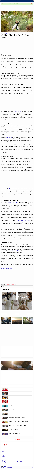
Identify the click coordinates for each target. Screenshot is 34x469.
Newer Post (4, 313)
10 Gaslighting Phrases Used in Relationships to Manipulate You (18, 405)
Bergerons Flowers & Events (12, 202)
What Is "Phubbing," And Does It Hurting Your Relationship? (17, 417)
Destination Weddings (16, 250)
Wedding (9, 33)
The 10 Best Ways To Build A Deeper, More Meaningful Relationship (18, 421)
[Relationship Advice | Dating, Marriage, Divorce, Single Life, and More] (12, 4)
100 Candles (4, 212)
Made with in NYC (4, 467)
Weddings (5, 33)
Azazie (10, 188)
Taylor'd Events (9, 137)
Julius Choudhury (9, 467)
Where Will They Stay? (17, 111)
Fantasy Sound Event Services (24, 220)
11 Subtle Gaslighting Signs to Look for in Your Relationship (17, 409)
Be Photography (15, 228)
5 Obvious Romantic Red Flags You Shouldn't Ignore (16, 388)
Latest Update (4, 386)
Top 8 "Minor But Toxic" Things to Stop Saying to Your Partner (17, 425)
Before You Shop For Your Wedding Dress (9, 307)
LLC (5, 466)
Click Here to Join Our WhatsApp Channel (6, 268)
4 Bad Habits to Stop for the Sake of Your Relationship (16, 413)
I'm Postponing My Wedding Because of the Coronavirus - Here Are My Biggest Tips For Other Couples (9, 296)
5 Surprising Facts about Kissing (13, 429)
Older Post (30, 313)
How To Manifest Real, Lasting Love (17, 367)
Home (2, 33)
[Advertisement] (17, 8)
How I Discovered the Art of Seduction (14, 433)
